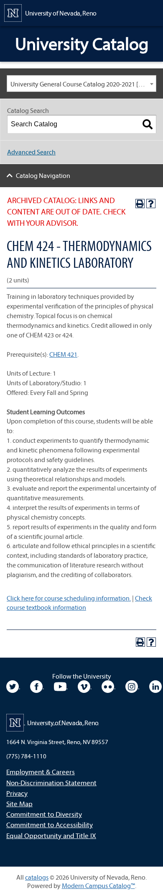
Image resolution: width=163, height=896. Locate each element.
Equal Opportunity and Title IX (51, 835)
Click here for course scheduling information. (69, 598)
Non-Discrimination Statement (51, 782)
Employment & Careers (40, 771)
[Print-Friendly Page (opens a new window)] (140, 203)
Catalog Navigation (43, 175)
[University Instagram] (132, 686)
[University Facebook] (37, 686)
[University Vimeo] (85, 686)
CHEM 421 (63, 354)
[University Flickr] (108, 686)
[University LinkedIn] (155, 686)
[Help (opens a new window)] (150, 203)
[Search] (147, 124)
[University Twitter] (13, 686)
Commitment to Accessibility (49, 824)
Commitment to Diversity (44, 814)
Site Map (19, 803)
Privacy (17, 793)
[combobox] (81, 83)
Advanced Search (31, 152)
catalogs (36, 877)
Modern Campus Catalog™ (98, 885)
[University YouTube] (61, 686)
